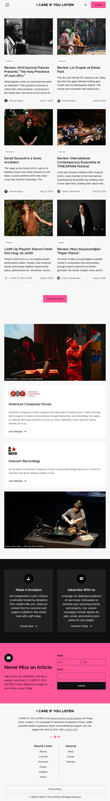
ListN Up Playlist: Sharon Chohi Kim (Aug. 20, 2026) (28, 251)
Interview (9, 152)
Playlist (8, 242)
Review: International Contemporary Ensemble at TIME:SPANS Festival (78, 162)
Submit (81, 685)
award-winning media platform (66, 718)
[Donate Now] (28, 601)
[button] (7, 5)
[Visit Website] (55, 411)
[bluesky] (59, 737)
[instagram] (55, 737)
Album (61, 242)
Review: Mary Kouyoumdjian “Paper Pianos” (78, 251)
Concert (9, 61)
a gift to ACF (71, 729)
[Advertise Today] (81, 601)
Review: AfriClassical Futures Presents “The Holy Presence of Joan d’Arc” (26, 72)
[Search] (85, 5)
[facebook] (51, 737)
